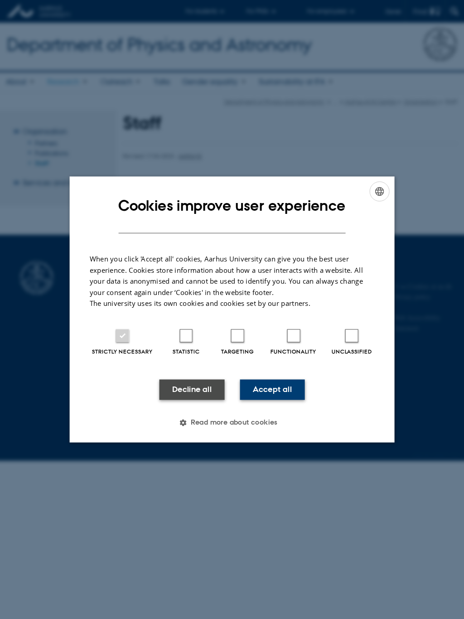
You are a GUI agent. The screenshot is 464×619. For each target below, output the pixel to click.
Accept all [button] (272, 389)
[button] (232, 422)
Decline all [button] (192, 389)
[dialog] (232, 309)
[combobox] (379, 191)
